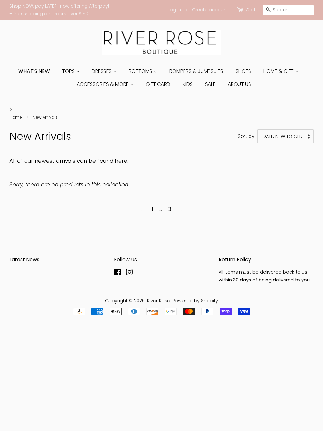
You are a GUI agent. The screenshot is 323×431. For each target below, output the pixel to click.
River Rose (158, 301)
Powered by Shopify (195, 301)
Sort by (246, 136)
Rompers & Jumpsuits (196, 71)
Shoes (243, 71)
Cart (250, 10)
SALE (210, 84)
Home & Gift (279, 71)
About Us (239, 84)
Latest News (24, 259)
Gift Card (158, 84)
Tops (69, 71)
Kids (188, 84)
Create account (210, 10)
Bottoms (141, 71)
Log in (174, 10)
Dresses (102, 71)
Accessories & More (103, 84)
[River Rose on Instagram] (129, 273)
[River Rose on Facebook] (117, 273)
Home (15, 117)
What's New (34, 71)
